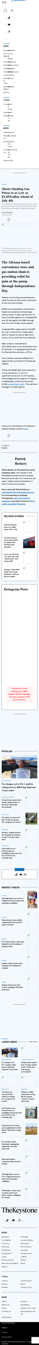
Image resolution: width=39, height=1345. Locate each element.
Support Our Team (28, 1308)
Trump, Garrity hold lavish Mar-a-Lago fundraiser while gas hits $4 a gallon (11, 573)
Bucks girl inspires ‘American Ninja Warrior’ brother (11, 1161)
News (6, 46)
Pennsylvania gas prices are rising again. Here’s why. (11, 527)
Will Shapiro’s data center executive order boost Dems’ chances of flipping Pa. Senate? (11, 1194)
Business (7, 50)
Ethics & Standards (8, 1323)
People (6, 116)
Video (5, 132)
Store (5, 141)
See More (33, 1041)
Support (4, 1327)
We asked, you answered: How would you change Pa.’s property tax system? (11, 819)
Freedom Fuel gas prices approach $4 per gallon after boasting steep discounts (11, 542)
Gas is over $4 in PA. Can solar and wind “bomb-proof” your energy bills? (11, 557)
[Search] (12, 10)
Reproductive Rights (10, 1263)
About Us (6, 1305)
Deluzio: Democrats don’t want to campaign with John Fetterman (12, 987)
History (6, 112)
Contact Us (6, 1311)
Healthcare (6, 1250)
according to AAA (16, 384)
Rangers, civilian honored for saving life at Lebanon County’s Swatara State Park (11, 836)
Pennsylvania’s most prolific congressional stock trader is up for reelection (12, 922)
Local (6, 100)
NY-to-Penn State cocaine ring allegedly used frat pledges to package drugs (13, 943)
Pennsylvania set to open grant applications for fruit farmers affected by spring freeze (11, 1128)
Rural (10, 87)
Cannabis (24, 1237)
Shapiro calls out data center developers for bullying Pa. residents (12, 965)
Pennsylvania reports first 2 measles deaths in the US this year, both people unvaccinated (12, 803)
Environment (26, 1247)
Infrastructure (26, 1253)
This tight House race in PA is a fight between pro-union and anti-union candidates (13, 900)
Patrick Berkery (7, 212)
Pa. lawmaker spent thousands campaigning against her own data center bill (10, 1145)
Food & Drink (26, 1281)
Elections (7, 65)
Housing (11, 68)
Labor (5, 75)
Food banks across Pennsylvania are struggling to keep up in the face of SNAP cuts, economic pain (12, 853)
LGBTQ (11, 75)
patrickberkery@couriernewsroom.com (18, 492)
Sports (6, 92)
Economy (7, 62)
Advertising (8, 160)
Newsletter (25, 1305)
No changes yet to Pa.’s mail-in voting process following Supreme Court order (19, 787)
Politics (11, 78)
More (6, 128)
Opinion (11, 132)
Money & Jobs (8, 1260)
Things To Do (26, 1287)
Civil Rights (6, 1240)
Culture (6, 104)
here (26, 429)
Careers (4, 1332)
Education (25, 1243)
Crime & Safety (8, 797)
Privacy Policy (7, 1337)
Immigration (7, 1253)
